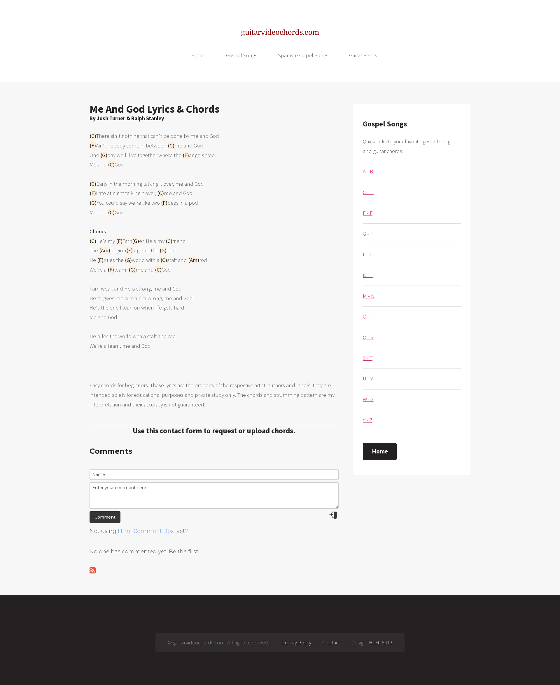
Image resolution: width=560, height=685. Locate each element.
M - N (368, 296)
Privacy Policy (296, 642)
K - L (368, 275)
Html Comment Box (146, 531)
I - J (367, 254)
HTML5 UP (380, 642)
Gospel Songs (241, 55)
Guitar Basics (363, 55)
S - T (367, 358)
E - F (367, 213)
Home (198, 55)
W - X (368, 399)
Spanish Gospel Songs (303, 55)
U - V (368, 378)
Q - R (368, 337)
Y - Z (367, 420)
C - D (368, 192)
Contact (331, 642)
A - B (368, 171)
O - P (368, 316)
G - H (368, 233)
